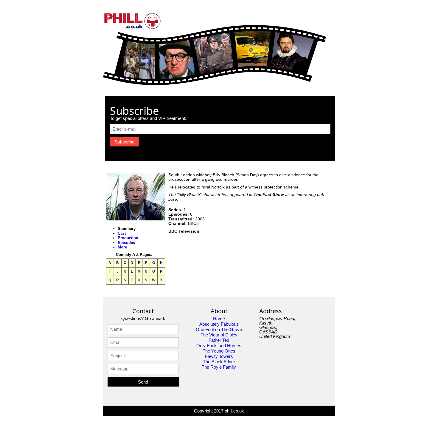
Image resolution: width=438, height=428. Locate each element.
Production (128, 238)
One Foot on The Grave (219, 329)
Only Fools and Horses (218, 345)
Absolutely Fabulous (219, 324)
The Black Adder (219, 361)
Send (143, 381)
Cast (122, 233)
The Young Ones (219, 350)
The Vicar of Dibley (219, 334)
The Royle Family (219, 367)
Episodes (126, 242)
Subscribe (124, 141)
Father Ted (219, 340)
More (122, 247)
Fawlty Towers (219, 356)
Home (219, 318)
